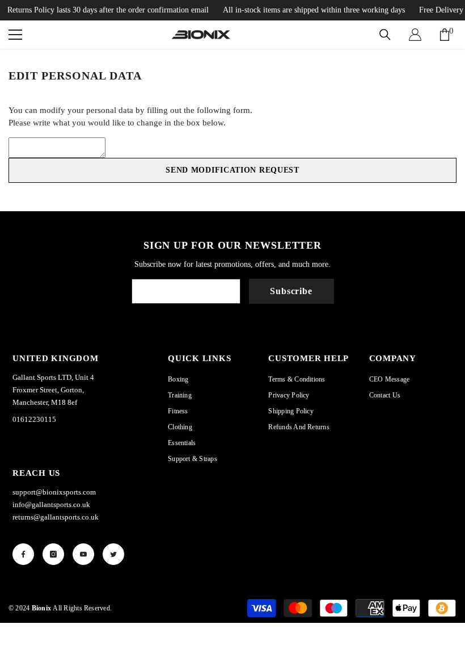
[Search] (385, 34)
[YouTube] (83, 554)
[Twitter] (113, 554)
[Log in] (415, 34)
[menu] (15, 34)
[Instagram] (53, 554)
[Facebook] (23, 554)
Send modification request (232, 170)
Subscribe (291, 291)
